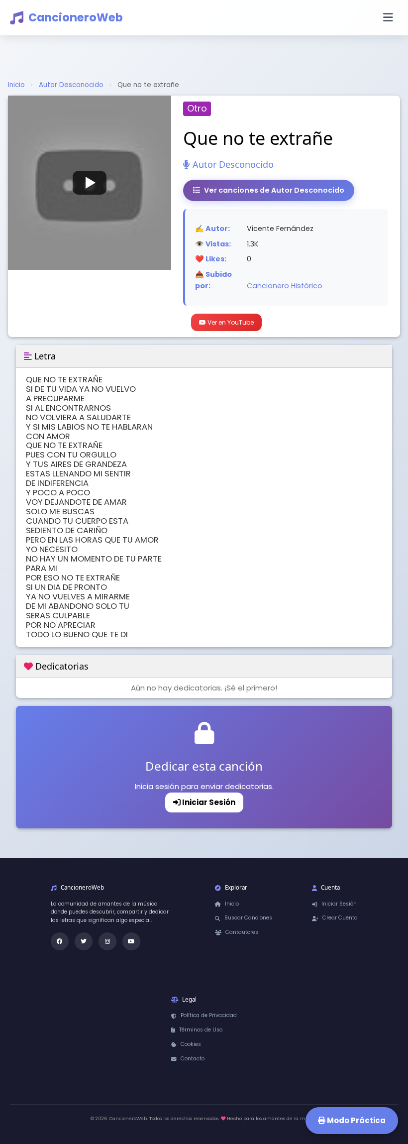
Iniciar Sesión (208, 802)
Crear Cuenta (340, 917)
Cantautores (241, 932)
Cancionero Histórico (284, 286)
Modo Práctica (355, 1120)
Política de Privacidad (209, 1015)
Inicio (16, 85)
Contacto (192, 1058)
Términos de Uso (200, 1029)
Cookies (191, 1044)
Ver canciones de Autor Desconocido (274, 190)
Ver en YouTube (230, 322)
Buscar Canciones (248, 917)
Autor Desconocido (71, 85)
